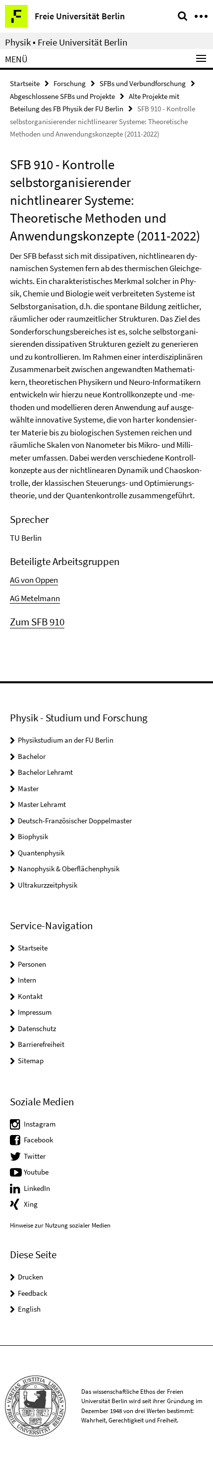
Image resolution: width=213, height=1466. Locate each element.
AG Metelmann (35, 598)
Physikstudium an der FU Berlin (65, 740)
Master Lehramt (42, 804)
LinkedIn (37, 1188)
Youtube (36, 1172)
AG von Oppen (34, 579)
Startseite (25, 83)
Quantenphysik (41, 852)
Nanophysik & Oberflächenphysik (68, 868)
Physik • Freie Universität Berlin (66, 42)
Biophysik (33, 836)
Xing (31, 1204)
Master (28, 788)
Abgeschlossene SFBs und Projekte (62, 96)
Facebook (38, 1139)
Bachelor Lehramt (45, 772)
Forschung (69, 83)
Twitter (35, 1156)
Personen (32, 964)
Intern (27, 980)
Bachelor (32, 756)
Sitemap (31, 1060)
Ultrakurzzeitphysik (47, 885)
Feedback (32, 1293)
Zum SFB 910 (37, 621)
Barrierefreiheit (41, 1044)
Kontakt (30, 996)
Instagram (39, 1124)
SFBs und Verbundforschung (143, 83)
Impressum (35, 1012)
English (29, 1309)
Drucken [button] (30, 1276)
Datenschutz (37, 1028)
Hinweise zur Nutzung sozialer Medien (60, 1225)
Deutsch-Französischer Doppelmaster (75, 820)
